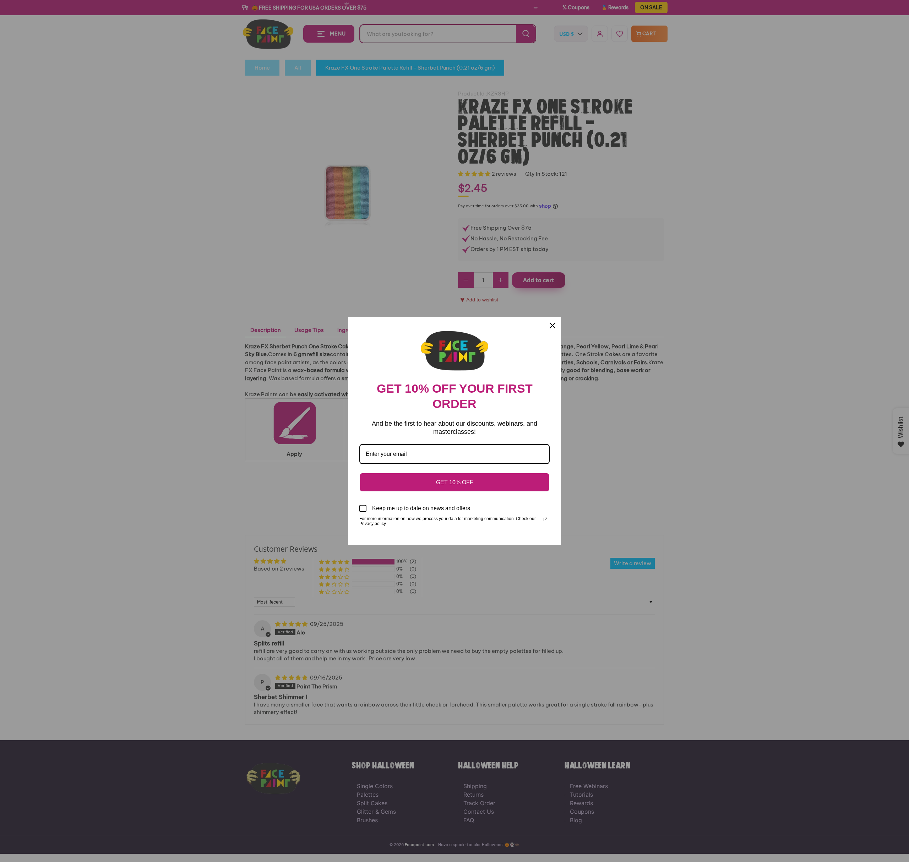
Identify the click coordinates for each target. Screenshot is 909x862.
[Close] (552, 325)
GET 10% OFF (454, 482)
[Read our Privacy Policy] (545, 519)
